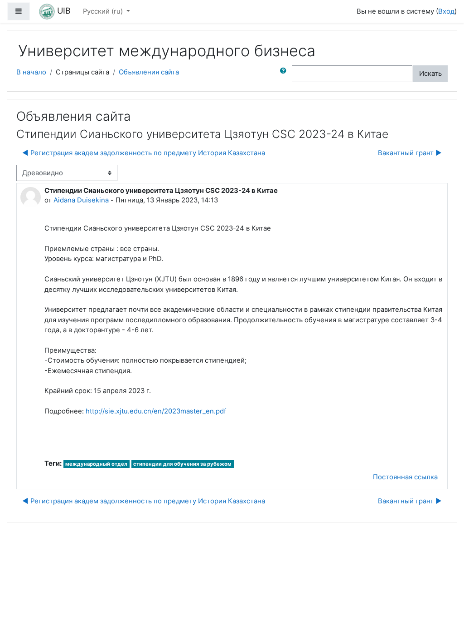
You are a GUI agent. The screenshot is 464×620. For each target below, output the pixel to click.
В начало (31, 72)
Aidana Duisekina (81, 200)
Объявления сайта (149, 72)
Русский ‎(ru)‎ (104, 11)
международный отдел (96, 464)
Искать (430, 73)
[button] (285, 73)
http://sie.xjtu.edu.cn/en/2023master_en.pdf (156, 411)
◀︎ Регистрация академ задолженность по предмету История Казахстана (143, 153)
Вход (446, 11)
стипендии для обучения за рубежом (182, 464)
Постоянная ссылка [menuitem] (405, 477)
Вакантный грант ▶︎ (410, 153)
